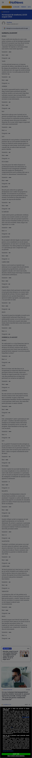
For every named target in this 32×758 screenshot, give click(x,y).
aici (12, 727)
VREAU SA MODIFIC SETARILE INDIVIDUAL (16, 755)
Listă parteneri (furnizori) (8, 750)
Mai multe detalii (25, 717)
